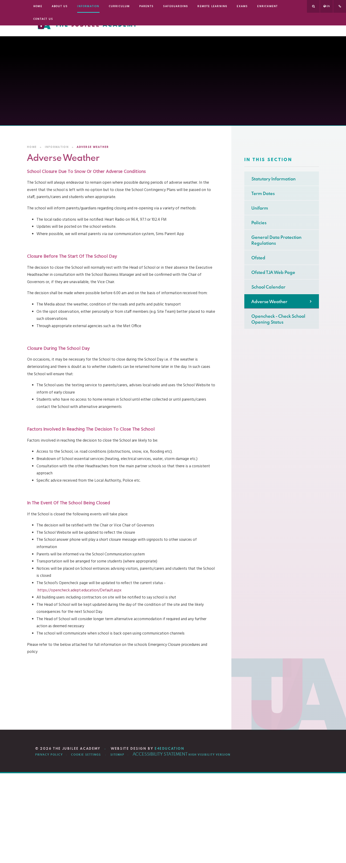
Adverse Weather (93, 147)
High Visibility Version (209, 755)
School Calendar (268, 287)
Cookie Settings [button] (86, 755)
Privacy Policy (49, 755)
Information (57, 147)
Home (32, 147)
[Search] (313, 6)
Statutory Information (273, 179)
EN (328, 6)
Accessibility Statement (160, 754)
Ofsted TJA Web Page (273, 272)
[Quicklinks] (339, 6)
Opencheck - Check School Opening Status (278, 319)
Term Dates (263, 193)
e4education (170, 748)
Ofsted (258, 258)
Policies (258, 222)
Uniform (259, 208)
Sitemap (117, 755)
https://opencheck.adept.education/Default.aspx (79, 590)
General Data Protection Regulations (276, 240)
